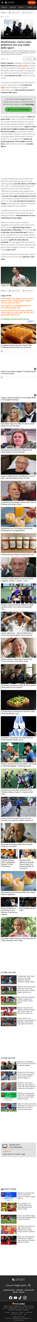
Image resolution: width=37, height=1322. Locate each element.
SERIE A (4, 7)
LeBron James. (22, 65)
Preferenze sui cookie (16, 1314)
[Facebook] (10, 1299)
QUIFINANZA (11, 1309)
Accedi (31, 2)
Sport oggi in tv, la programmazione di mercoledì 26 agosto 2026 (16, 306)
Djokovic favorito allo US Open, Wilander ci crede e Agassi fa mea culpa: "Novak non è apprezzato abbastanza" (17, 312)
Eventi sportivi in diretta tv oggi (14, 1154)
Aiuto (25, 1314)
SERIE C (21, 7)
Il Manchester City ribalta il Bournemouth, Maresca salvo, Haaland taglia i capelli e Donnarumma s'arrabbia (17, 300)
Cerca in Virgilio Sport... (17, 1285)
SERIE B (13, 7)
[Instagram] (25, 1299)
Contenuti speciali (9, 1290)
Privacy (21, 1312)
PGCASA (5, 1308)
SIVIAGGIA (31, 1308)
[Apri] (2, 2)
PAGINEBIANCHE (12, 1308)
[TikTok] (20, 1299)
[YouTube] (15, 1299)
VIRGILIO (10, 1306)
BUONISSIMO (19, 1309)
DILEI (26, 1308)
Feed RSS (15, 1292)
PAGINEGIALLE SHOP (27, 1306)
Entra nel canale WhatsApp (19, 109)
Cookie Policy (28, 1312)
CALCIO (7, 17)
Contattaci (19, 1290)
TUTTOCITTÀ (21, 1308)
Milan (3, 87)
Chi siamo (7, 1312)
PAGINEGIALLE (18, 1306)
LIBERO (6, 1306)
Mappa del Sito (29, 1290)
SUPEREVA (26, 1309)
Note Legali (14, 1312)
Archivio (21, 1292)
